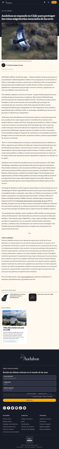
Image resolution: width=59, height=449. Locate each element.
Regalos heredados (45, 426)
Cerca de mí (45, 2)
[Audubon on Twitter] (12, 408)
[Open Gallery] (55, 25)
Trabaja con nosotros (27, 419)
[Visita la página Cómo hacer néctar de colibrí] (42, 297)
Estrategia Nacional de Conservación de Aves (32, 201)
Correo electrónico (8, 376)
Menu (3, 2)
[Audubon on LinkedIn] (16, 408)
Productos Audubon (45, 424)
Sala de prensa (25, 424)
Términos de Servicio (42, 393)
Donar (54, 2)
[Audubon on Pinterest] (24, 408)
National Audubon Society (15, 65)
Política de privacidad (30, 447)
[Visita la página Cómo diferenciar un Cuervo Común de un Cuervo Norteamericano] (14, 297)
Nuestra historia (7, 421)
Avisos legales (20, 447)
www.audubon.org (27, 277)
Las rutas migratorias (10, 341)
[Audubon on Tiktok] (20, 408)
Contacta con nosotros (27, 426)
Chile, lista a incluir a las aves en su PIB (14, 327)
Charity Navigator (29, 439)
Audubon (8, 2)
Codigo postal (7, 382)
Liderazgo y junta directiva (10, 424)
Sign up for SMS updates (28, 429)
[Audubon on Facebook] (8, 408)
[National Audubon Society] (3, 65)
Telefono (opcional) (9, 387)
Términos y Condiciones (48, 396)
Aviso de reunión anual (9, 426)
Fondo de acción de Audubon (11, 432)
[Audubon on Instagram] (4, 408)
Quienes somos (7, 419)
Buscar (48, 2)
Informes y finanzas (8, 429)
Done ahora (43, 421)
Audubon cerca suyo (45, 419)
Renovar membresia (45, 429)
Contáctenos (39, 447)
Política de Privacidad (37, 396)
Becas (23, 421)
